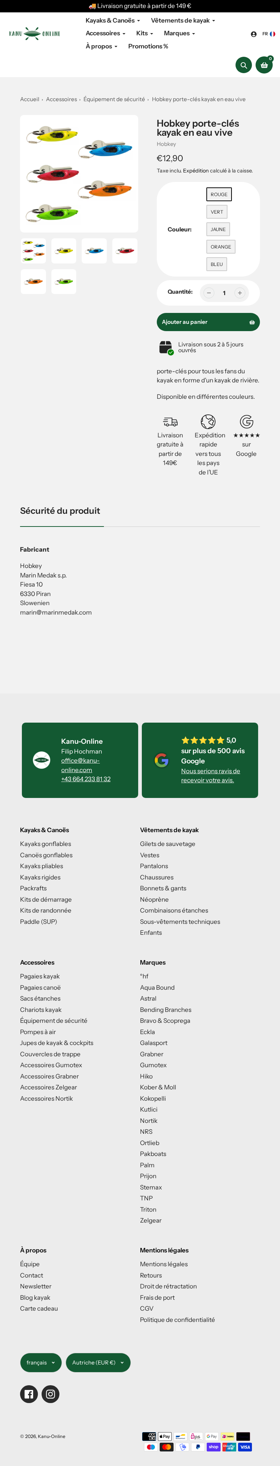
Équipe (30, 1264)
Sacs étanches (40, 998)
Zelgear (151, 1220)
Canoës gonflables (46, 855)
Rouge (219, 194)
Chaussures (157, 877)
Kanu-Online (51, 1436)
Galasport (153, 1042)
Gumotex (153, 1065)
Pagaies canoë (40, 987)
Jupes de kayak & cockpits (56, 1042)
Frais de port (157, 1297)
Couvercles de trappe (50, 1054)
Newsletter (35, 1286)
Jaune (218, 229)
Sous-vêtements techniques (180, 921)
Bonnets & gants (163, 888)
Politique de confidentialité (177, 1319)
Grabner (151, 1054)
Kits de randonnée (45, 910)
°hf (144, 976)
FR (265, 33)
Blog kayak (35, 1297)
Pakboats (153, 1153)
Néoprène (154, 899)
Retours (151, 1275)
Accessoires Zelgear (48, 1087)
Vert (217, 212)
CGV (146, 1308)
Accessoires (61, 99)
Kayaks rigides (40, 877)
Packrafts (33, 888)
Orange (221, 247)
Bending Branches (165, 1009)
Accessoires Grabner (49, 1076)
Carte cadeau (39, 1308)
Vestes (149, 855)
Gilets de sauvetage (167, 843)
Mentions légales (164, 1264)
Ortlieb (149, 1143)
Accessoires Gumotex (51, 1065)
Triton (148, 1209)
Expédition (196, 170)
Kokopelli (153, 1098)
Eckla (147, 1032)
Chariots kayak (41, 1009)
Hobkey (166, 143)
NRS (146, 1131)
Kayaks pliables (41, 866)
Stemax (151, 1187)
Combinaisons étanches (174, 910)
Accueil (29, 99)
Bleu (217, 264)
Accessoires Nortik (46, 1098)
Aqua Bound (157, 987)
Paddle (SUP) (38, 921)
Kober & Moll (158, 1087)
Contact (31, 1275)
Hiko (146, 1076)
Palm (147, 1165)
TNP (146, 1198)
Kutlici (149, 1109)
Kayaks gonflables (45, 843)
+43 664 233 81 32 (85, 779)
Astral (148, 998)
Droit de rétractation (168, 1286)
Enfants (151, 932)
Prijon (148, 1176)
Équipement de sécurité (114, 99)
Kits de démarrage (46, 899)
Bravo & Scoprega (165, 1020)
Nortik (149, 1120)
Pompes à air (38, 1032)
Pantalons (154, 866)
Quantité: (180, 291)
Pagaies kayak (40, 976)
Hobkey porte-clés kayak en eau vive (199, 99)
